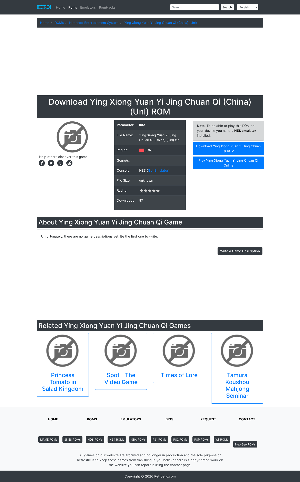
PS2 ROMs (180, 439)
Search (227, 7)
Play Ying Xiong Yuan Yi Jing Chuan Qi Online (228, 162)
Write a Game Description (240, 251)
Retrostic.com (165, 476)
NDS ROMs (95, 439)
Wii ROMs (222, 439)
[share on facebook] (41, 163)
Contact (247, 419)
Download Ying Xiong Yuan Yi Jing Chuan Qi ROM (228, 148)
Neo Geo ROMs (245, 444)
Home (61, 7)
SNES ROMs (72, 439)
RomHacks (107, 7)
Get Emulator (158, 170)
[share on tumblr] (59, 163)
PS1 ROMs (159, 439)
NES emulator (245, 131)
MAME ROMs (48, 439)
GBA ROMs (138, 439)
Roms (72, 7)
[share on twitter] (50, 163)
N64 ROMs (116, 439)
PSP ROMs (201, 439)
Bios (169, 419)
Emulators (88, 7)
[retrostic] (44, 7)
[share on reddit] (68, 163)
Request (208, 419)
